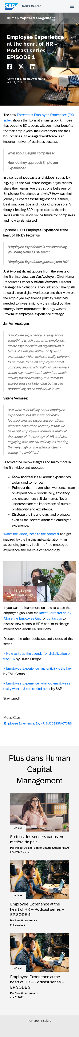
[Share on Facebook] (9, 68)
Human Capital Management (31, 18)
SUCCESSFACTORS (59, 723)
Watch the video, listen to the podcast (31, 534)
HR (42, 723)
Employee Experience (19, 723)
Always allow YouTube (39, 590)
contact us (54, 618)
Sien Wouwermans (32, 78)
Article (11, 78)
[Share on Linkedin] (32, 68)
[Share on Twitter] (21, 68)
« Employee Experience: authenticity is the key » (38, 668)
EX (37, 723)
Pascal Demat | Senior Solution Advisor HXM (42, 847)
